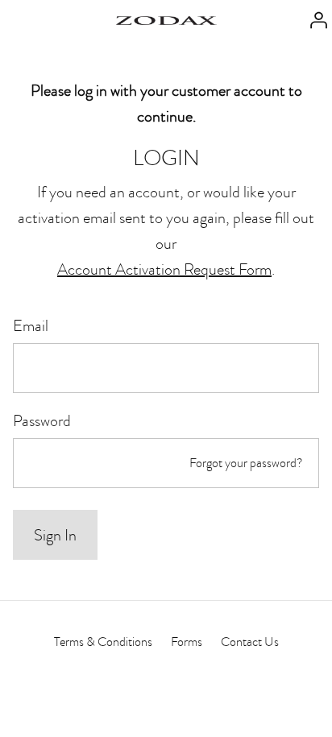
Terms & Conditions (103, 642)
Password (42, 420)
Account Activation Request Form (164, 269)
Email (30, 325)
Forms (186, 642)
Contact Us (250, 642)
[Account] (314, 18)
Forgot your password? (246, 463)
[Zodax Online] (166, 18)
